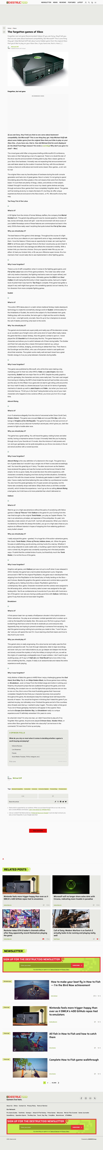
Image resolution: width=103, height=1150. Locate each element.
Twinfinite (22, 1112)
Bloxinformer (60, 1115)
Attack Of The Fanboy (39, 1112)
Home (9, 28)
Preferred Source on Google (40, 813)
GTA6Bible (68, 1115)
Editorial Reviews (17, 746)
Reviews (62, 2)
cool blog (46, 146)
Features (71, 2)
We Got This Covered (70, 1112)
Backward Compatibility (17, 789)
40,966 (54, 1083)
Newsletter (46, 2)
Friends (14, 753)
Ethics (16, 1106)
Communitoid (27, 789)
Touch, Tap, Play (42, 1115)
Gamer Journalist (83, 1112)
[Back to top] (3, 859)
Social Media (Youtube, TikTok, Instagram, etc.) (26, 756)
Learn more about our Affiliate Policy (39, 809)
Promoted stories (62, 789)
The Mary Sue (31, 1115)
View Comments (38, 831)
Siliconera (60, 1112)
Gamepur (28, 1112)
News (55, 2)
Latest (80, 2)
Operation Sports (21, 1115)
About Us (9, 1106)
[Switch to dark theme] (92, 2)
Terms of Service (54, 969)
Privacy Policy (65, 969)
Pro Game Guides (12, 1112)
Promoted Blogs (53, 789)
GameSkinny (10, 1115)
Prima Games (51, 1112)
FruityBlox (52, 1115)
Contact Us (22, 1106)
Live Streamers (16, 749)
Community (34, 789)
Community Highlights (44, 789)
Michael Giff (15, 47)
